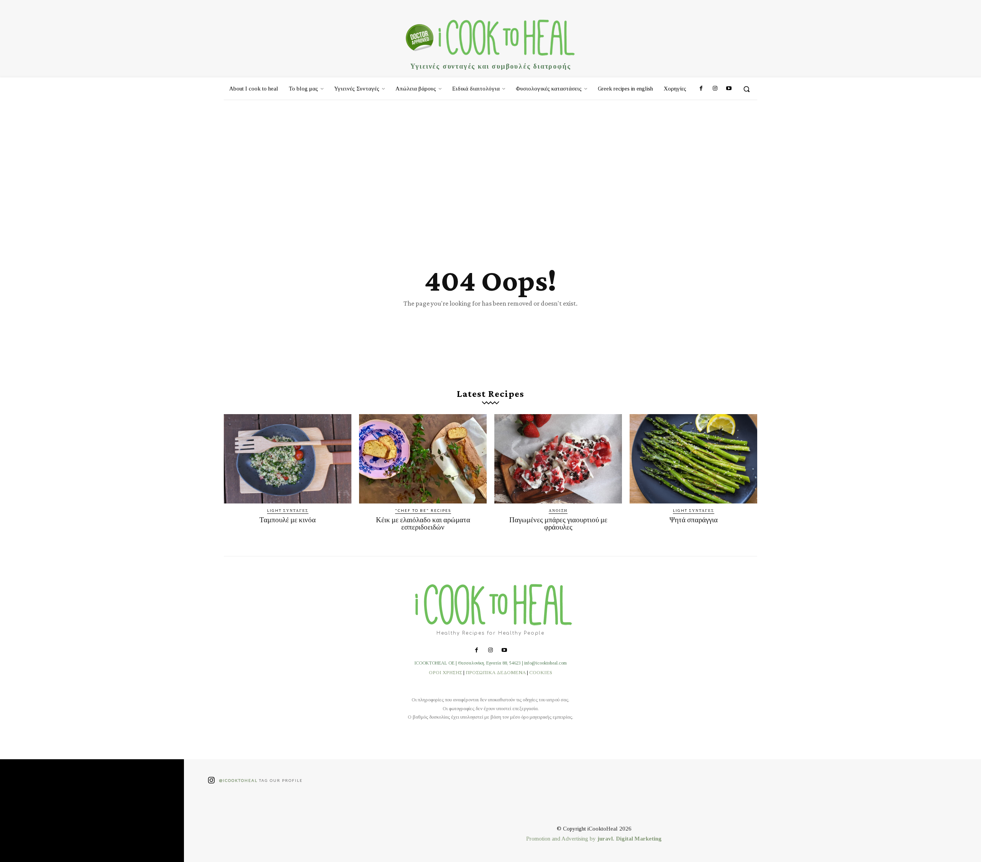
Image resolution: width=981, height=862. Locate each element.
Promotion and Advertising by (561, 839)
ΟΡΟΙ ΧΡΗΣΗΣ (445, 672)
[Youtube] (729, 89)
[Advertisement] (490, 157)
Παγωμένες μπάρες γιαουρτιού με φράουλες (558, 523)
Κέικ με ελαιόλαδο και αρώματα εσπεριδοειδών (423, 523)
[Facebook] (701, 89)
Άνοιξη (558, 510)
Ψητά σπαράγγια (693, 520)
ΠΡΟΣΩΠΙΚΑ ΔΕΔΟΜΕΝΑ (496, 672)
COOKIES (540, 672)
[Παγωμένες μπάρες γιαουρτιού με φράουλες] (558, 458)
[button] (746, 89)
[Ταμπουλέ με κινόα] (287, 458)
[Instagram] (715, 89)
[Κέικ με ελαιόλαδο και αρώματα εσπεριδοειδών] (423, 458)
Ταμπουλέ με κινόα (287, 520)
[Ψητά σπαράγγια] (693, 458)
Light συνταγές (287, 510)
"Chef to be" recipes (423, 510)
